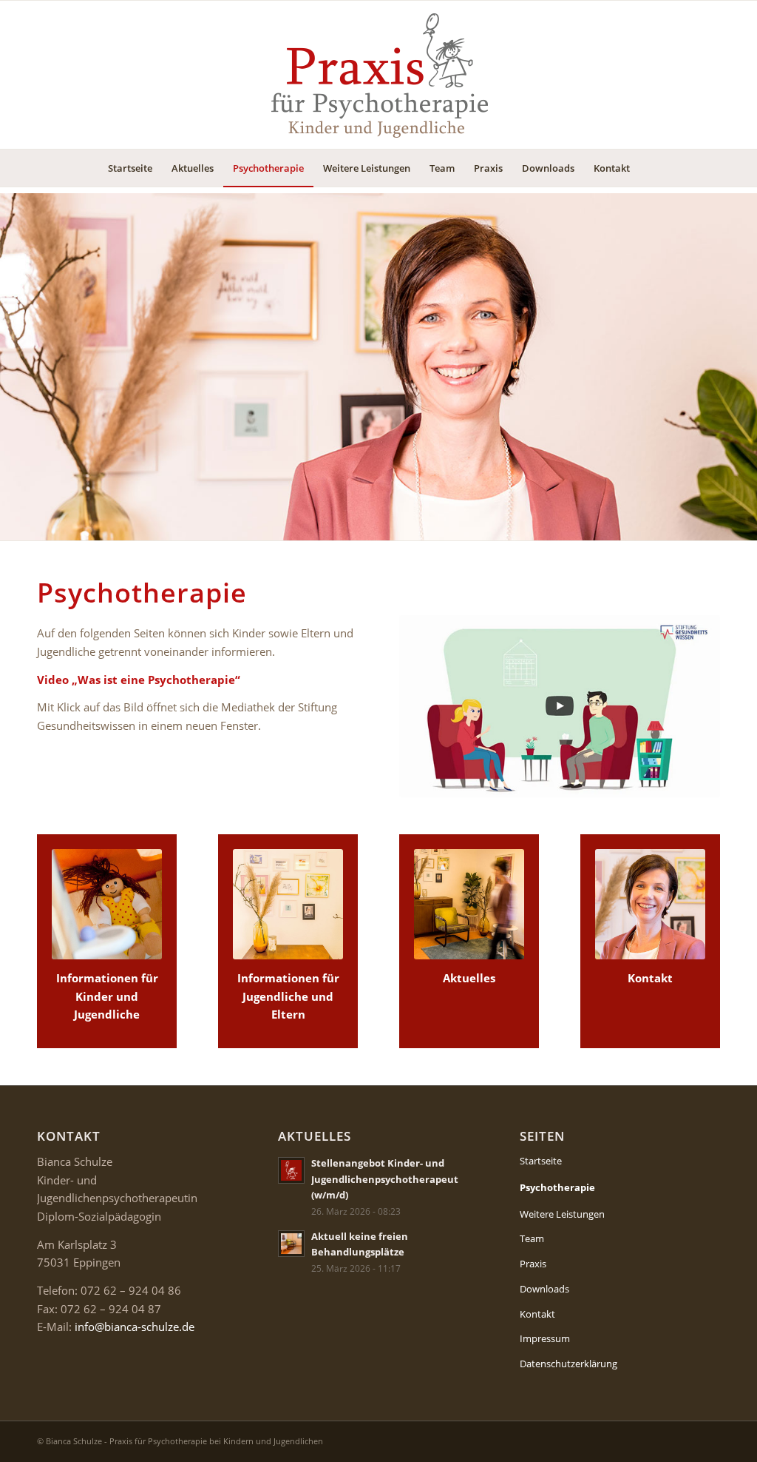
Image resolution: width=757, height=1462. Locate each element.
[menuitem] (130, 168)
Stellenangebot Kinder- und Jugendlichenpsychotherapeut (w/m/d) (384, 1178)
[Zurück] (13, 367)
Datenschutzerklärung (568, 1363)
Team (532, 1238)
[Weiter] (744, 367)
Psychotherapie (557, 1187)
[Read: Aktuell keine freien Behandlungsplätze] (291, 1243)
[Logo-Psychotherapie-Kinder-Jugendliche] (378, 75)
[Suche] (649, 168)
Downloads (544, 1288)
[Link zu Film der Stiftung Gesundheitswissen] (559, 706)
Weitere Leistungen (562, 1214)
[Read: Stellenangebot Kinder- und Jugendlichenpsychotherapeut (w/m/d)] (291, 1170)
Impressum (545, 1338)
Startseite (541, 1160)
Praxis (533, 1263)
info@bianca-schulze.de (134, 1326)
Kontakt (537, 1314)
